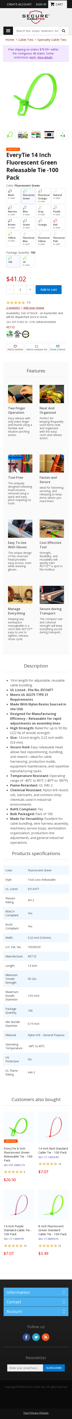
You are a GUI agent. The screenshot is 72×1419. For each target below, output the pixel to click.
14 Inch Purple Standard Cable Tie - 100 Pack (18, 1230)
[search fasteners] (63, 31)
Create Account (19, 4)
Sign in (41, 4)
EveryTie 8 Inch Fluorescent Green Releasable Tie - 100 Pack (18, 1154)
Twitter (36, 1337)
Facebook (26, 1337)
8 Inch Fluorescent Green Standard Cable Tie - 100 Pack (52, 1230)
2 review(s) (13, 308)
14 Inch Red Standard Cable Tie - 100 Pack (53, 1150)
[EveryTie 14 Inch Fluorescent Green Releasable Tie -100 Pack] (36, 94)
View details (45, 57)
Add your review (33, 308)
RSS (45, 1337)
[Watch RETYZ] (49, 134)
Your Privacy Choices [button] (36, 1413)
